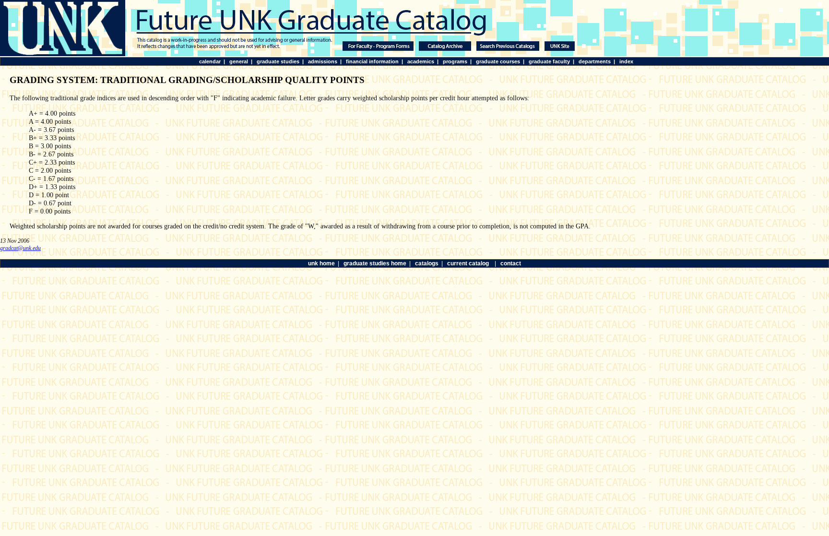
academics (420, 61)
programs (455, 61)
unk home (321, 263)
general (238, 61)
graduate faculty (549, 61)
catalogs (426, 263)
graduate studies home (374, 263)
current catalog (468, 263)
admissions (322, 61)
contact (510, 263)
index (626, 61)
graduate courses (498, 61)
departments (595, 61)
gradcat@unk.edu (20, 248)
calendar (210, 61)
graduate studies (278, 61)
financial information (372, 61)
